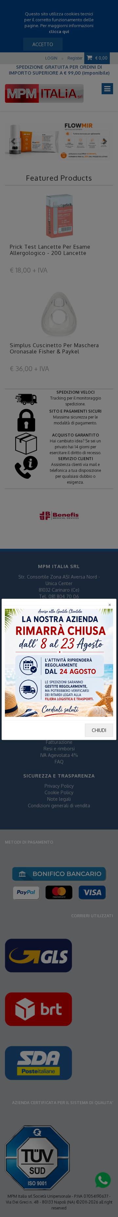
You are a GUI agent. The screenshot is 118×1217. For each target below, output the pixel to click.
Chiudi (99, 730)
